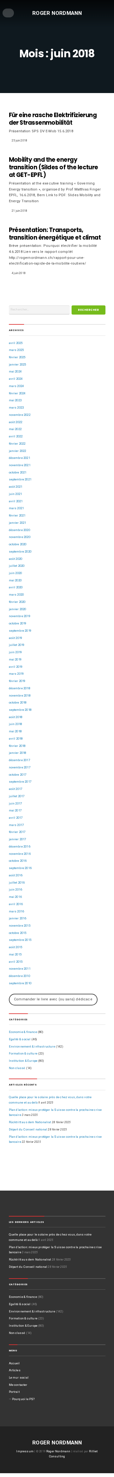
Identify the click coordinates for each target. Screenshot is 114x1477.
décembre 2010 (19, 976)
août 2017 (15, 789)
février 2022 (17, 443)
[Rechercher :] (39, 310)
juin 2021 (15, 494)
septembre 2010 (20, 983)
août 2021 (15, 486)
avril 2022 (16, 436)
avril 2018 (16, 738)
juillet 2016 (17, 882)
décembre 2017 (19, 760)
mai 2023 (15, 400)
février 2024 (17, 393)
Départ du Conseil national (28, 1129)
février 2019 (17, 681)
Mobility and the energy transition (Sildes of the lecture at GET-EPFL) (53, 167)
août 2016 (15, 875)
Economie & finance (23, 1032)
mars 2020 (16, 594)
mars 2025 (16, 350)
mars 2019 (16, 673)
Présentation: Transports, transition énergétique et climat (55, 233)
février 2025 (17, 357)
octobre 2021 (18, 472)
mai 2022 (15, 429)
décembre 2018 (19, 688)
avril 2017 (16, 817)
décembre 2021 (19, 458)
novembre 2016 (19, 853)
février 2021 (17, 515)
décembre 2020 (19, 530)
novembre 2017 (19, 767)
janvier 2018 (17, 752)
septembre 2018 (20, 709)
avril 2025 (16, 343)
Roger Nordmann (57, 12)
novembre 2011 (19, 968)
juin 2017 (15, 803)
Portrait (14, 1391)
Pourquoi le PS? (23, 1399)
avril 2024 (16, 378)
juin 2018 (15, 724)
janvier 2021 (17, 522)
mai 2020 (15, 580)
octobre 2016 (18, 860)
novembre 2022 (19, 414)
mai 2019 (15, 659)
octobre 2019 (18, 623)
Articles (15, 1370)
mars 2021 (16, 508)
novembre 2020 (19, 537)
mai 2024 (15, 371)
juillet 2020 (17, 565)
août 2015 (15, 947)
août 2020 (15, 558)
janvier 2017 (17, 839)
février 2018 (17, 746)
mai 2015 (15, 954)
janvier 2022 (17, 451)
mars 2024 (16, 386)
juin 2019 (15, 652)
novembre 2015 (19, 925)
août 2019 (15, 638)
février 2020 (17, 602)
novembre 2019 (19, 616)
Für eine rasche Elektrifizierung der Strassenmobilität (53, 119)
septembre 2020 (20, 551)
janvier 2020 (17, 609)
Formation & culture (23, 1053)
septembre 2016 (20, 868)
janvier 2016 (17, 918)
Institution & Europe (23, 1060)
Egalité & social (20, 1039)
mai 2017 (15, 810)
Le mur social (18, 1377)
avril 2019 (16, 666)
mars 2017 (16, 825)
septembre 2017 (20, 781)
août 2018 (15, 717)
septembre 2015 (20, 940)
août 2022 (15, 422)
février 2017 (17, 832)
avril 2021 (16, 501)
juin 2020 (15, 573)
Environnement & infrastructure (32, 1046)
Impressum (25, 1451)
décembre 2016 (19, 846)
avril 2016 (16, 904)
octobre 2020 (18, 544)
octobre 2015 (18, 933)
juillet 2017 (17, 796)
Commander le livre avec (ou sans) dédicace (53, 999)
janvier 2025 (17, 364)
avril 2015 (16, 961)
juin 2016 (15, 889)
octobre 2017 (18, 774)
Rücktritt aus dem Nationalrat (30, 1122)
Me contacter (18, 1384)
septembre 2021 (20, 479)
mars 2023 (16, 407)
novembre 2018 (19, 695)
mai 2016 (15, 896)
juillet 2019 (17, 645)
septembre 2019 (20, 630)
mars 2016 (16, 911)
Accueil (14, 1363)
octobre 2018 (18, 702)
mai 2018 (15, 731)
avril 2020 (16, 587)
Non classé (17, 1068)
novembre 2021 (19, 465)
